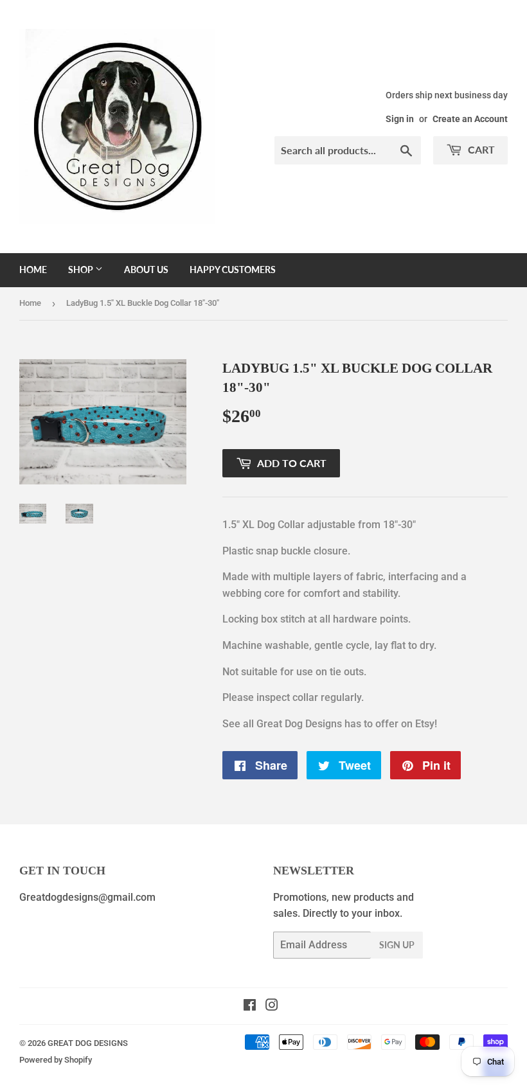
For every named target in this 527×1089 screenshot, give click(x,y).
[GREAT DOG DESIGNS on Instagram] (271, 1006)
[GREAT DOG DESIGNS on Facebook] (249, 1006)
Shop (81, 269)
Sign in (400, 119)
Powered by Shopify (55, 1060)
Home (33, 269)
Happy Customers (233, 269)
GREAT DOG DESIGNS (88, 1043)
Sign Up (397, 944)
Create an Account (470, 119)
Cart (480, 149)
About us (146, 269)
